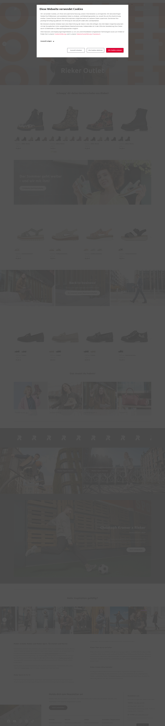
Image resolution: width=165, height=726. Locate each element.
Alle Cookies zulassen (115, 50)
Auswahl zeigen (46, 41)
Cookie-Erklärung (60, 34)
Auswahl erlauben (76, 50)
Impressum (96, 34)
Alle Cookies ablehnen (95, 50)
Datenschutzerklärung (84, 34)
